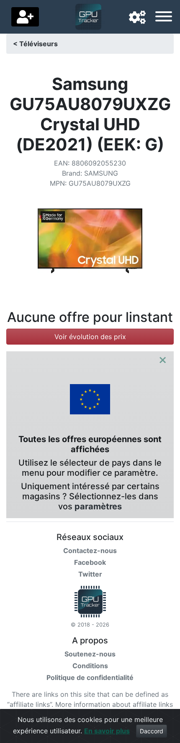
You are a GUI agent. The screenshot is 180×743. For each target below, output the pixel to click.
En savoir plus (107, 731)
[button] (137, 18)
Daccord (151, 731)
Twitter (90, 574)
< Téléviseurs (35, 44)
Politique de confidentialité (90, 677)
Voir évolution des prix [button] (90, 336)
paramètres (98, 506)
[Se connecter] (25, 16)
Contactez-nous (90, 550)
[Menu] (163, 17)
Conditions (90, 665)
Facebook (90, 562)
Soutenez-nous (90, 654)
